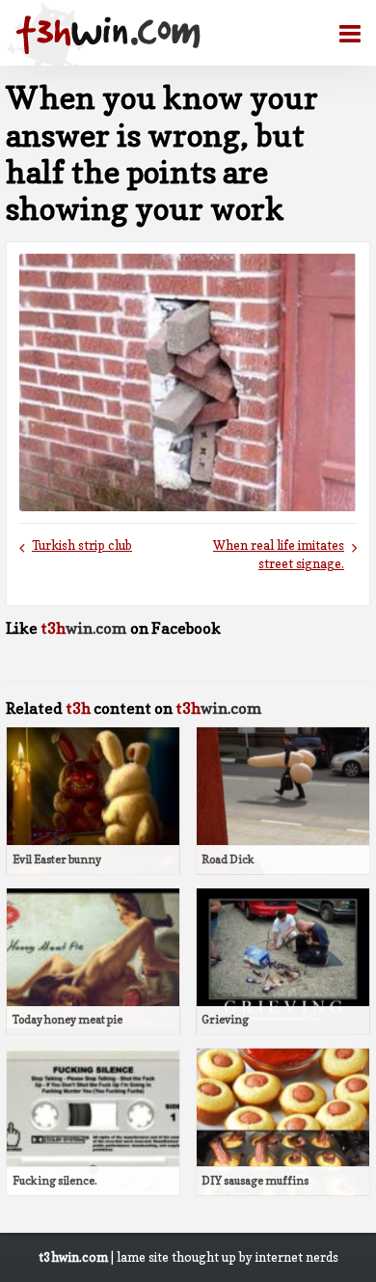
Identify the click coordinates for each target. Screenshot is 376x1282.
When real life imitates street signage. (278, 554)
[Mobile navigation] (342, 33)
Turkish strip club (82, 545)
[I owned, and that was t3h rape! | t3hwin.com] (108, 34)
